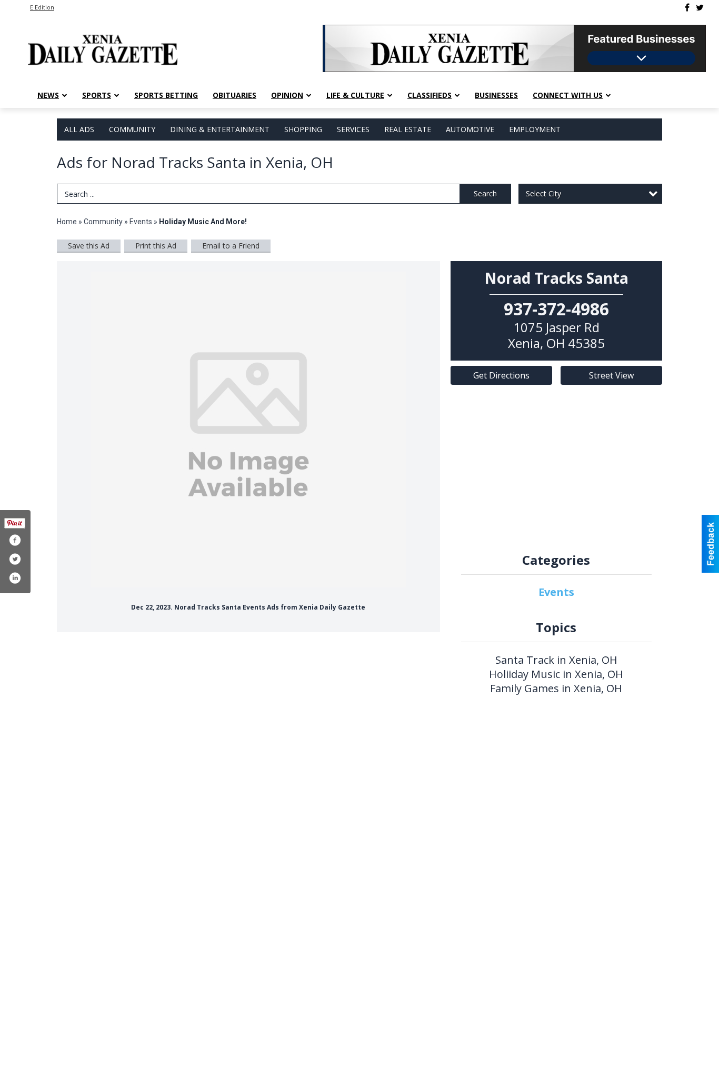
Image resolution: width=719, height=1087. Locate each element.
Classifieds (429, 95)
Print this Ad (155, 246)
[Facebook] (687, 7)
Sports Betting (166, 95)
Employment (535, 129)
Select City (543, 193)
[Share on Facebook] (15, 540)
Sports (96, 95)
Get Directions (501, 375)
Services (353, 129)
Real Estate (407, 129)
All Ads (79, 129)
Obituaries (234, 95)
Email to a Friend (230, 246)
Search (485, 193)
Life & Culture (355, 95)
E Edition (42, 7)
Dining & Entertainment (219, 129)
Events (141, 221)
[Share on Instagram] (15, 578)
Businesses (496, 95)
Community (132, 129)
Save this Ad (88, 246)
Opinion (287, 95)
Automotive (470, 129)
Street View (611, 375)
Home (67, 221)
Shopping (303, 129)
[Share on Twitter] (15, 559)
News (48, 95)
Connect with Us (568, 95)
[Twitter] (700, 7)
